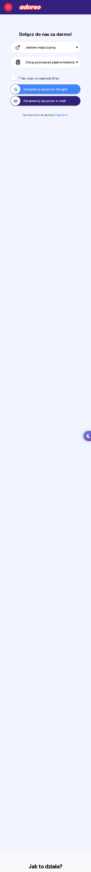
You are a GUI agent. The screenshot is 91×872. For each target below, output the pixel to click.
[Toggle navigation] (8, 7)
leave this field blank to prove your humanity (17, 14)
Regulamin (62, 115)
